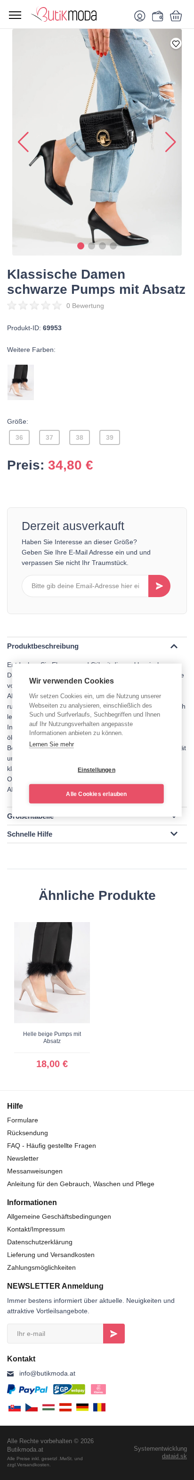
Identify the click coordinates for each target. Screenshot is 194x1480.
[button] (80, 245)
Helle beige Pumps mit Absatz (52, 1037)
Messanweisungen (35, 1171)
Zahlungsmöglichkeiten (41, 1267)
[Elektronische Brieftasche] (156, 16)
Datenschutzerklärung (40, 1242)
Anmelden (114, 1333)
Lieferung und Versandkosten (51, 1254)
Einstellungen (96, 769)
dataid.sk (174, 1456)
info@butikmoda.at (47, 1373)
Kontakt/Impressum (36, 1229)
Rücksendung (27, 1133)
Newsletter (23, 1158)
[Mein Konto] (142, 16)
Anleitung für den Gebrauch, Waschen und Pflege (80, 1184)
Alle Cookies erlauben (96, 793)
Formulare (22, 1120)
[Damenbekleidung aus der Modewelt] (78, 14)
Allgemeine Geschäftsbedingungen (59, 1216)
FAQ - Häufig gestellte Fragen (51, 1145)
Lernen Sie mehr (51, 743)
